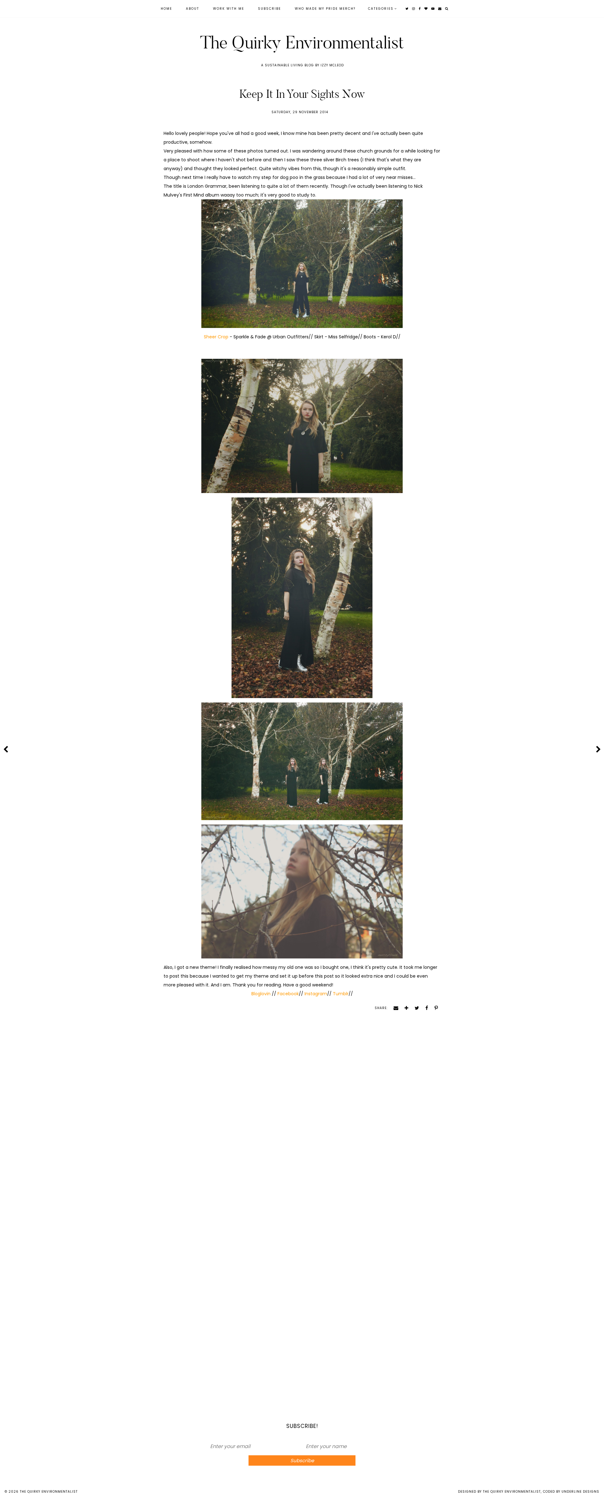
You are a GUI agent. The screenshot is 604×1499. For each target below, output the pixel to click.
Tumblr (341, 994)
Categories (381, 8)
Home (166, 8)
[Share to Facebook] (424, 1008)
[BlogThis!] (404, 1008)
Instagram (316, 994)
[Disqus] (302, 1122)
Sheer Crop (216, 337)
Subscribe (269, 8)
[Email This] (394, 1008)
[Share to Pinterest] (434, 1008)
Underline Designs (580, 1491)
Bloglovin (261, 994)
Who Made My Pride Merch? (325, 8)
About (192, 8)
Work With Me (228, 8)
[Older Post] (598, 749)
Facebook (287, 994)
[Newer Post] (5, 749)
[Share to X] (414, 1008)
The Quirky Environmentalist (302, 42)
